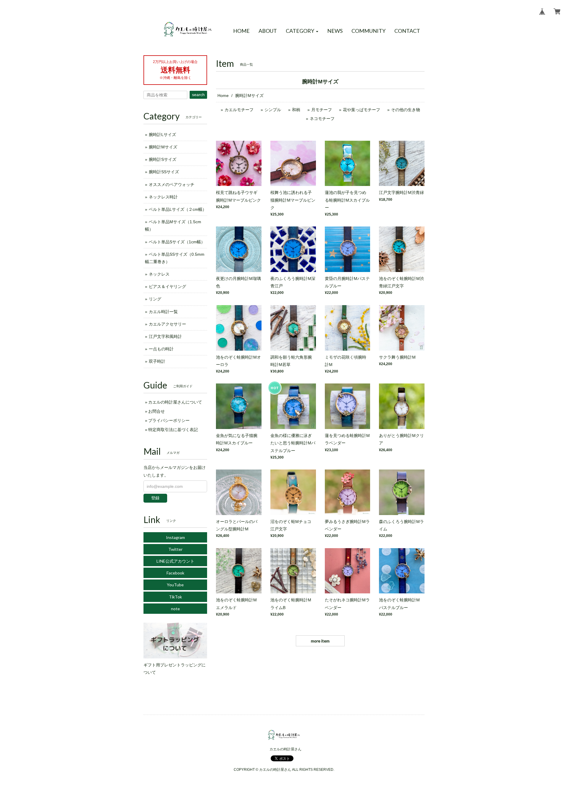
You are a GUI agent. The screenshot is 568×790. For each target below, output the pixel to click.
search (198, 94)
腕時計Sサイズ (162, 159)
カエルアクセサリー (167, 324)
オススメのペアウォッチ (171, 184)
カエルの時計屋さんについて (175, 402)
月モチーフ (321, 109)
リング (155, 299)
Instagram (175, 537)
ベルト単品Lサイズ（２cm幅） (177, 209)
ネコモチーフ (322, 118)
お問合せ (156, 411)
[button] (302, 31)
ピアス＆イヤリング (167, 286)
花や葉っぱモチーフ (361, 109)
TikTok (175, 596)
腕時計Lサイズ (162, 134)
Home (223, 95)
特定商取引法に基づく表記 (173, 429)
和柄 (296, 109)
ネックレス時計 (163, 197)
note (175, 608)
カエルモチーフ (239, 109)
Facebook (175, 572)
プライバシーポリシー (169, 420)
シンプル (272, 109)
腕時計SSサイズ (164, 171)
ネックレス (159, 274)
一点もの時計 (161, 349)
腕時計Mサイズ (163, 147)
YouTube (175, 584)
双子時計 (157, 361)
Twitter (175, 549)
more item (320, 640)
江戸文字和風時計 (165, 336)
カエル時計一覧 (163, 311)
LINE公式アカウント (175, 561)
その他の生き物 (405, 109)
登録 (155, 498)
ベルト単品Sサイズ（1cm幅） (177, 241)
